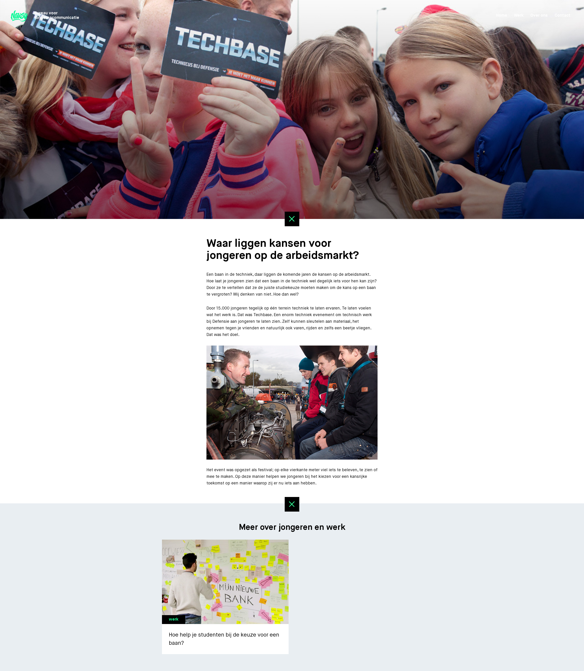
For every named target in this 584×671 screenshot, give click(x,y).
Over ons (539, 15)
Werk (519, 15)
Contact (562, 15)
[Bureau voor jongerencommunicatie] (18, 16)
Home (501, 15)
